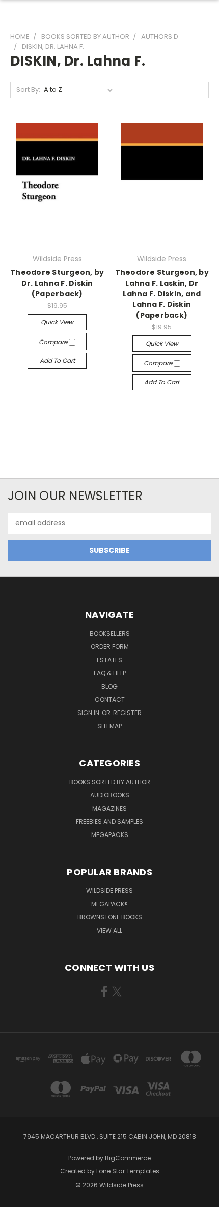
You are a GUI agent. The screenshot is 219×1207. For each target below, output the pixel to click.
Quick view (57, 322)
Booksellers (110, 633)
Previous (15, 1196)
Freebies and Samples (109, 821)
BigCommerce (128, 1158)
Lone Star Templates (127, 1171)
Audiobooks (109, 795)
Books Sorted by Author (109, 782)
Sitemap (109, 726)
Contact (110, 699)
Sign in (89, 712)
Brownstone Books (109, 917)
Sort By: (28, 90)
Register (127, 712)
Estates (109, 660)
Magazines (109, 808)
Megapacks (109, 834)
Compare (54, 341)
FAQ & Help (110, 673)
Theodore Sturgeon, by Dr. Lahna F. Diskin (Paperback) (57, 283)
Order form (110, 646)
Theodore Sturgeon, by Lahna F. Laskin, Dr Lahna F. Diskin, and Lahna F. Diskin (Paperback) (162, 293)
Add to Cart (57, 360)
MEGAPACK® (109, 904)
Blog (109, 686)
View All (109, 930)
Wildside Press (109, 890)
